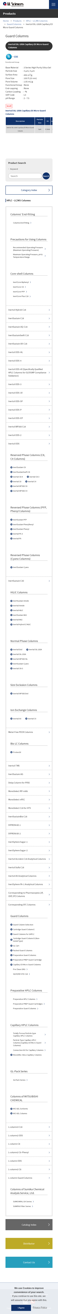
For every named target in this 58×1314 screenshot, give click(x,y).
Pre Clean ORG (19, 969)
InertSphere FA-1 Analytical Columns (25, 884)
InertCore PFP (19, 291)
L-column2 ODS (15, 1135)
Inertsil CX (32, 718)
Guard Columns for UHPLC (23, 934)
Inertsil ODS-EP (15, 418)
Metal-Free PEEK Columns (20, 732)
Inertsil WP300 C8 (20, 486)
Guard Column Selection (23, 924)
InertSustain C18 (16, 318)
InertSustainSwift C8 (21, 472)
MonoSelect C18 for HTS (19, 808)
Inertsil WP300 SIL (20, 659)
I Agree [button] (21, 1308)
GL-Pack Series (19, 1080)
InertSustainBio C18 (17, 816)
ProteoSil (17, 752)
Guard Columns (14, 24)
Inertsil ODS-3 (14, 384)
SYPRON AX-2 (14, 833)
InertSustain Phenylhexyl (23, 524)
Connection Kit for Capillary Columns (28, 1050)
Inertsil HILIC (18, 610)
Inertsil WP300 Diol (20, 693)
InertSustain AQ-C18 (17, 326)
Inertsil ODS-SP (15, 401)
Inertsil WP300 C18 (17, 426)
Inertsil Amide (18, 605)
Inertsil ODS (13, 443)
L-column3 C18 (15, 1127)
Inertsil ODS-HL (15, 352)
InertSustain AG (15, 774)
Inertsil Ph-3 (18, 534)
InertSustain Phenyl (21, 529)
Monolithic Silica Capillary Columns (27, 1055)
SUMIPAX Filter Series (22, 1206)
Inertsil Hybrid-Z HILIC (22, 624)
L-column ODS (15, 1160)
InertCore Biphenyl (21, 282)
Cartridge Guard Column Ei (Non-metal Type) (26, 939)
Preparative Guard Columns (24, 955)
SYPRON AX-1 (14, 825)
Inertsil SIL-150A (19, 654)
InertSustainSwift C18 (18, 335)
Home (6, 20)
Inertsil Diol (17, 649)
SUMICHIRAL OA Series (22, 1201)
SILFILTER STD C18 (20, 974)
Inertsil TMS (14, 765)
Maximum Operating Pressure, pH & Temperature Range (28, 255)
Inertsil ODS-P (15, 409)
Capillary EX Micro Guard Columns (27, 964)
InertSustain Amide (21, 601)
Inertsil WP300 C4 (20, 491)
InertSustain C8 (19, 467)
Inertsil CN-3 (18, 668)
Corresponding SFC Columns (21, 904)
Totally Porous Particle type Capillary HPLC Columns (24, 1034)
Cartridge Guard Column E (23, 929)
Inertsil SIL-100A (35, 649)
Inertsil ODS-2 (14, 435)
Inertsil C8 (17, 481)
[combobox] (29, 176)
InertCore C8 (18, 287)
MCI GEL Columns (20, 1113)
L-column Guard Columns (20, 1177)
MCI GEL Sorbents (20, 1108)
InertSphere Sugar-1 (18, 841)
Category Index (29, 190)
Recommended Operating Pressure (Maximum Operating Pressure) (28, 248)
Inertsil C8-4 (18, 476)
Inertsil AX (17, 718)
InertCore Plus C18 (20, 296)
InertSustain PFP (20, 519)
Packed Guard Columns (22, 950)
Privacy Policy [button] (40, 1307)
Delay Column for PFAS (19, 782)
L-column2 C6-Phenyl (18, 1152)
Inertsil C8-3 (34, 476)
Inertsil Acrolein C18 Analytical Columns (27, 858)
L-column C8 (14, 1143)
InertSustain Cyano (21, 567)
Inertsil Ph (17, 538)
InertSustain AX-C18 (17, 343)
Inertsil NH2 (17, 619)
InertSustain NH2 (20, 615)
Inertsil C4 (32, 481)
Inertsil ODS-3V (15, 392)
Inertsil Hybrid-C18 (17, 309)
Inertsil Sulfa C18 (16, 867)
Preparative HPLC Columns (24, 999)
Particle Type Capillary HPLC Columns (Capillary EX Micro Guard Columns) (27, 1043)
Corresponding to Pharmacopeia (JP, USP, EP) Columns (25, 894)
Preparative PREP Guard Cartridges (28, 1004)
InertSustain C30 (16, 580)
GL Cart (16, 945)
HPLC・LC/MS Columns (37, 20)
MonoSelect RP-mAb (18, 791)
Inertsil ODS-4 (14, 360)
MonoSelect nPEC (16, 799)
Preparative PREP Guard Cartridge (27, 960)
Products (17, 20)
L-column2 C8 (14, 1169)
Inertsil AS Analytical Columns (22, 875)
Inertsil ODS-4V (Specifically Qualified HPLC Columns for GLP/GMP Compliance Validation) (27, 372)
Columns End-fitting (21, 223)
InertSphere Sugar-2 (18, 850)
